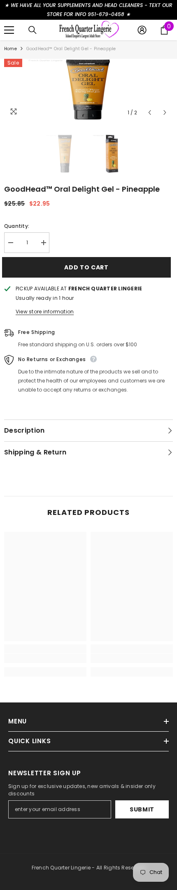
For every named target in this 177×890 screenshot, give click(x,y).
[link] (45, 658)
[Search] (32, 30)
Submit (142, 809)
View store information (45, 311)
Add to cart (86, 267)
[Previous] (149, 112)
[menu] (9, 30)
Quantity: (16, 225)
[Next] (165, 112)
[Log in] (142, 30)
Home (10, 49)
